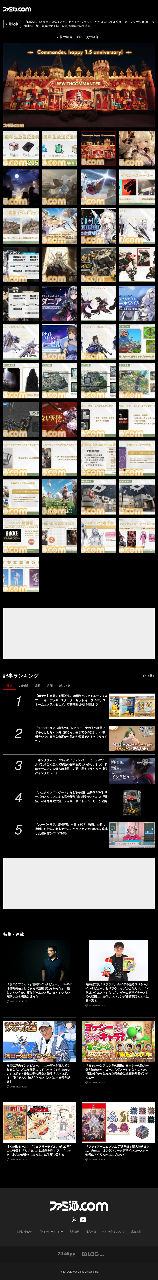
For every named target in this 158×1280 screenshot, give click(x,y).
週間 (37, 685)
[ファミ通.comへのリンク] (17, 9)
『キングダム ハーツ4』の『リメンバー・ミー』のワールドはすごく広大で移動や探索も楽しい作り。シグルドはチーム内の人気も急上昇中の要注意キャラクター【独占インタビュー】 (71, 766)
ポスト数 (65, 685)
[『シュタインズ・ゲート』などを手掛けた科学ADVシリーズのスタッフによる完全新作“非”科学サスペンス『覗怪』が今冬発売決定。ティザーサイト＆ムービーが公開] (132, 803)
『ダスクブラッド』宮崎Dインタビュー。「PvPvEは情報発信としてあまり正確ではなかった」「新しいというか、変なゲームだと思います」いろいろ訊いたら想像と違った (39, 990)
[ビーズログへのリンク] (93, 1253)
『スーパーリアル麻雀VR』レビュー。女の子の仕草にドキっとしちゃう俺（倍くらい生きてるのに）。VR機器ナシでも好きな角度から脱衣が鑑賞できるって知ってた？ (71, 734)
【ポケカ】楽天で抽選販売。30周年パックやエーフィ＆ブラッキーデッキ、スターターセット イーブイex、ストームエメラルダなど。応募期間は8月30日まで (71, 700)
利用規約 (74, 1231)
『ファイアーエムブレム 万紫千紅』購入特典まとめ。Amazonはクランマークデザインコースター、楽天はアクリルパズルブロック (118, 1150)
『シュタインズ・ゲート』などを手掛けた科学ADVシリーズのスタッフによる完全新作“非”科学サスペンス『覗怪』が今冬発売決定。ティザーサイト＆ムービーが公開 (71, 796)
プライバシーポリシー (50, 1231)
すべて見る (148, 675)
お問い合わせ (24, 1231)
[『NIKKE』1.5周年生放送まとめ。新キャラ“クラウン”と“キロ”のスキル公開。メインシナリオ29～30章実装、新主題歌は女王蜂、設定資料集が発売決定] (21, 148)
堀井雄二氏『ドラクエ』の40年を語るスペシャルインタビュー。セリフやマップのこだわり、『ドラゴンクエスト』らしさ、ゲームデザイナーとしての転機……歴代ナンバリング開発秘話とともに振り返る (117, 992)
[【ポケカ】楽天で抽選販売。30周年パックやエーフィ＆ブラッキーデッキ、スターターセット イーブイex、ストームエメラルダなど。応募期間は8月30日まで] (132, 706)
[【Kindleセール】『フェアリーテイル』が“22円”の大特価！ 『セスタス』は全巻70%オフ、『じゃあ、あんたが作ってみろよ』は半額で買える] (39, 1122)
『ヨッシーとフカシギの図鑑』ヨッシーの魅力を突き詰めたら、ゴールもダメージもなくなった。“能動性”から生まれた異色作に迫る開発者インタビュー (117, 1071)
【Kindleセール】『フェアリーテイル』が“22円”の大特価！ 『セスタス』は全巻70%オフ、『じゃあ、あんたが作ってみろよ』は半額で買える (39, 1150)
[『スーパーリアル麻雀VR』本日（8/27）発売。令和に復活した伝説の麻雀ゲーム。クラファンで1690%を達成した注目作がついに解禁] (132, 835)
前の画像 (66, 36)
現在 (9, 685)
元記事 (13, 23)
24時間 (23, 685)
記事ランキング (21, 676)
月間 (50, 685)
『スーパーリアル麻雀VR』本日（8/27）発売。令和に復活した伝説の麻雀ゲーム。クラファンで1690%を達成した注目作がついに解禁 (71, 828)
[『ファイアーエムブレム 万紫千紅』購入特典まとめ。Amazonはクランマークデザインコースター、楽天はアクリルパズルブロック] (118, 1122)
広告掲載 (136, 1231)
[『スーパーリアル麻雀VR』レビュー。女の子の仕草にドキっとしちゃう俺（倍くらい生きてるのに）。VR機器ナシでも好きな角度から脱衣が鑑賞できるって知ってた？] (132, 738)
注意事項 (91, 1231)
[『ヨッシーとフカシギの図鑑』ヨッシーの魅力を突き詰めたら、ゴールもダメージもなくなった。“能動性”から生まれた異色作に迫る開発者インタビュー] (118, 1041)
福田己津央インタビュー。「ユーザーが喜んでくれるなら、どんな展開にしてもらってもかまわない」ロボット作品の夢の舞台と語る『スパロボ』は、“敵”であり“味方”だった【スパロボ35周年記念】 (38, 1073)
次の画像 (92, 36)
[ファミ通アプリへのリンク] (66, 1253)
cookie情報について (113, 1231)
